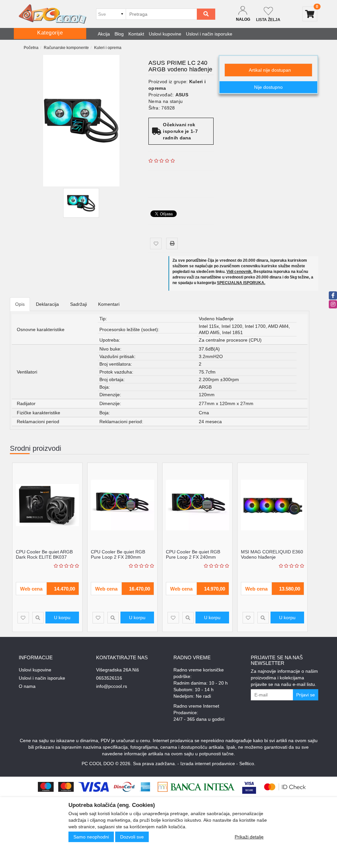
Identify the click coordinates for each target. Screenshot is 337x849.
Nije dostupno (268, 87)
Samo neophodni (91, 836)
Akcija (104, 33)
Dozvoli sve (132, 836)
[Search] (206, 14)
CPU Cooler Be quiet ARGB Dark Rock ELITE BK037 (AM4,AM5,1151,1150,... (44, 557)
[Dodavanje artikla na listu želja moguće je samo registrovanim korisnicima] (156, 243)
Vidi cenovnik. (239, 271)
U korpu (62, 617)
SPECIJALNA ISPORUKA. (241, 282)
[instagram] (333, 304)
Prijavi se (305, 694)
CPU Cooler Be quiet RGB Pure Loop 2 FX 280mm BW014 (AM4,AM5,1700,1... (120, 557)
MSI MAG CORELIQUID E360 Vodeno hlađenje (272, 554)
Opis (20, 304)
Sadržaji (78, 304)
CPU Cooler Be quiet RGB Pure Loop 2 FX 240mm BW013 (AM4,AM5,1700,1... (195, 557)
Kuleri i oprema (107, 47)
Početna (31, 47)
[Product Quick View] (38, 617)
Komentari (108, 304)
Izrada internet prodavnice (207, 763)
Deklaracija (47, 304)
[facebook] (333, 295)
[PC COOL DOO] (52, 14)
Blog (119, 33)
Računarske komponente (66, 47)
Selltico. (247, 763)
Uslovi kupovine (165, 33)
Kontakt (136, 33)
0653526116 (109, 678)
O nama (27, 686)
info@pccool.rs (111, 686)
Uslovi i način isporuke (209, 33)
